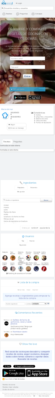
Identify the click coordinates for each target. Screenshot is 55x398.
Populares (21, 187)
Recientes (33, 187)
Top (23, 241)
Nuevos (32, 241)
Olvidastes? (27, 71)
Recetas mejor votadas (10, 387)
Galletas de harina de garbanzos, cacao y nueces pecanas (21, 322)
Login (19, 3)
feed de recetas (19, 379)
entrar (27, 76)
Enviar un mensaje (17, 128)
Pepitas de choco (10, 212)
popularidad (44, 228)
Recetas (6, 142)
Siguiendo (22, 245)
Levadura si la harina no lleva (14, 217)
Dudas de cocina (8, 389)
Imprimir (35, 290)
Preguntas (17, 142)
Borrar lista (21, 290)
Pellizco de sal (9, 219)
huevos (6, 207)
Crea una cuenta (18, 89)
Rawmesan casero (20, 332)
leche (6, 210)
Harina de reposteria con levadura (15, 221)
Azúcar (6, 205)
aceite (6, 214)
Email (28, 290)
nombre (34, 228)
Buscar (46, 200)
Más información (44, 396)
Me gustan (21, 192)
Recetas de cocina (8, 2)
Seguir (12, 125)
